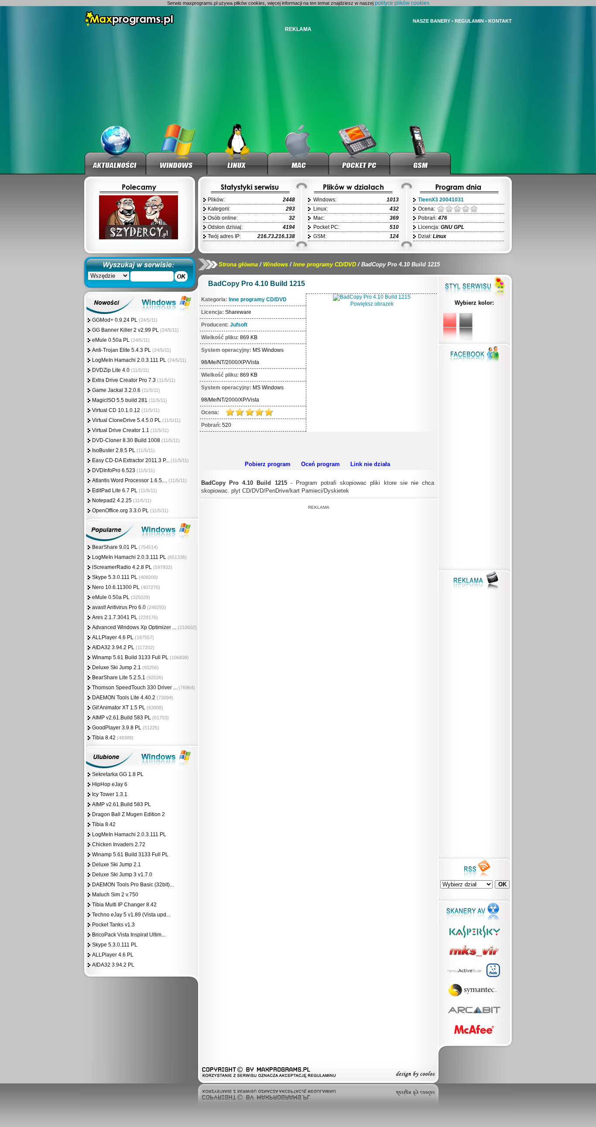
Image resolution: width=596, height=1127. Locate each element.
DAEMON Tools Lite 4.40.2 (123, 698)
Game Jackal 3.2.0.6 (116, 390)
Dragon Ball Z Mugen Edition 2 (128, 814)
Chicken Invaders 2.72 (118, 844)
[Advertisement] (317, 445)
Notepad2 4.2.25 (112, 500)
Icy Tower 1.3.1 (109, 794)
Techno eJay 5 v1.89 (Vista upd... (131, 915)
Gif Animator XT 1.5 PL (118, 708)
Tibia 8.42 (104, 738)
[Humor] (138, 238)
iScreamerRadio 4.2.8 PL (122, 567)
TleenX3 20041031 (441, 200)
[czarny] (466, 326)
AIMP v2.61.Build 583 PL (121, 718)
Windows (275, 264)
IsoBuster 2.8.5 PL (113, 450)
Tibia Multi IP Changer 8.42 (124, 905)
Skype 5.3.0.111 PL (114, 577)
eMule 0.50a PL (111, 340)
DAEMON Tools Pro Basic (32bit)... (133, 885)
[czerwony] (449, 326)
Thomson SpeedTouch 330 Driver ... (134, 687)
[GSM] (420, 148)
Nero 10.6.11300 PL (116, 587)
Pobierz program (268, 464)
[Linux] (237, 148)
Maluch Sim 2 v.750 (115, 895)
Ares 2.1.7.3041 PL (114, 617)
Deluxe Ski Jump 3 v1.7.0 (122, 875)
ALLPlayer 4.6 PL (113, 637)
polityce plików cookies (402, 3)
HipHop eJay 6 (109, 784)
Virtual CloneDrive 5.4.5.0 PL (126, 420)
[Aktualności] (115, 148)
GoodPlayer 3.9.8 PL (116, 728)
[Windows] (176, 148)
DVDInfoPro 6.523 (113, 470)
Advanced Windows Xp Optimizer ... (134, 627)
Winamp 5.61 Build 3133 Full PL (130, 657)
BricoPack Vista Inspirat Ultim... (128, 935)
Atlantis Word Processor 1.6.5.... (129, 480)
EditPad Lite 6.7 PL (114, 490)
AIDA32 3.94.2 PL (113, 647)
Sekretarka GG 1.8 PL (118, 774)
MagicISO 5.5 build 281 (120, 400)
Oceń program (320, 464)
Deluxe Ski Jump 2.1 (116, 667)
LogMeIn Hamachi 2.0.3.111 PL (129, 360)
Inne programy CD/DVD (324, 264)
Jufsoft (238, 325)
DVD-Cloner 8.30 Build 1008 (126, 440)
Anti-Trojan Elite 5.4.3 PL (121, 350)
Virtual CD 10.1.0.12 (116, 410)
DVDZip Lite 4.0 (111, 370)
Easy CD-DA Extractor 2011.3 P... (130, 460)
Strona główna (238, 264)
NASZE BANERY (431, 21)
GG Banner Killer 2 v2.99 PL (125, 330)
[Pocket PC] (359, 148)
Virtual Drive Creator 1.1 (121, 430)
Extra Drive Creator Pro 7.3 (124, 380)
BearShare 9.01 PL (114, 547)
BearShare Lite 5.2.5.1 (118, 677)
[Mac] (298, 148)
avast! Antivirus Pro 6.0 (119, 607)
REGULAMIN (469, 21)
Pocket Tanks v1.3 (113, 925)
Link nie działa (370, 464)
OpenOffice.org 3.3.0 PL (120, 510)
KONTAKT (500, 21)
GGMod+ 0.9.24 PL (114, 320)
